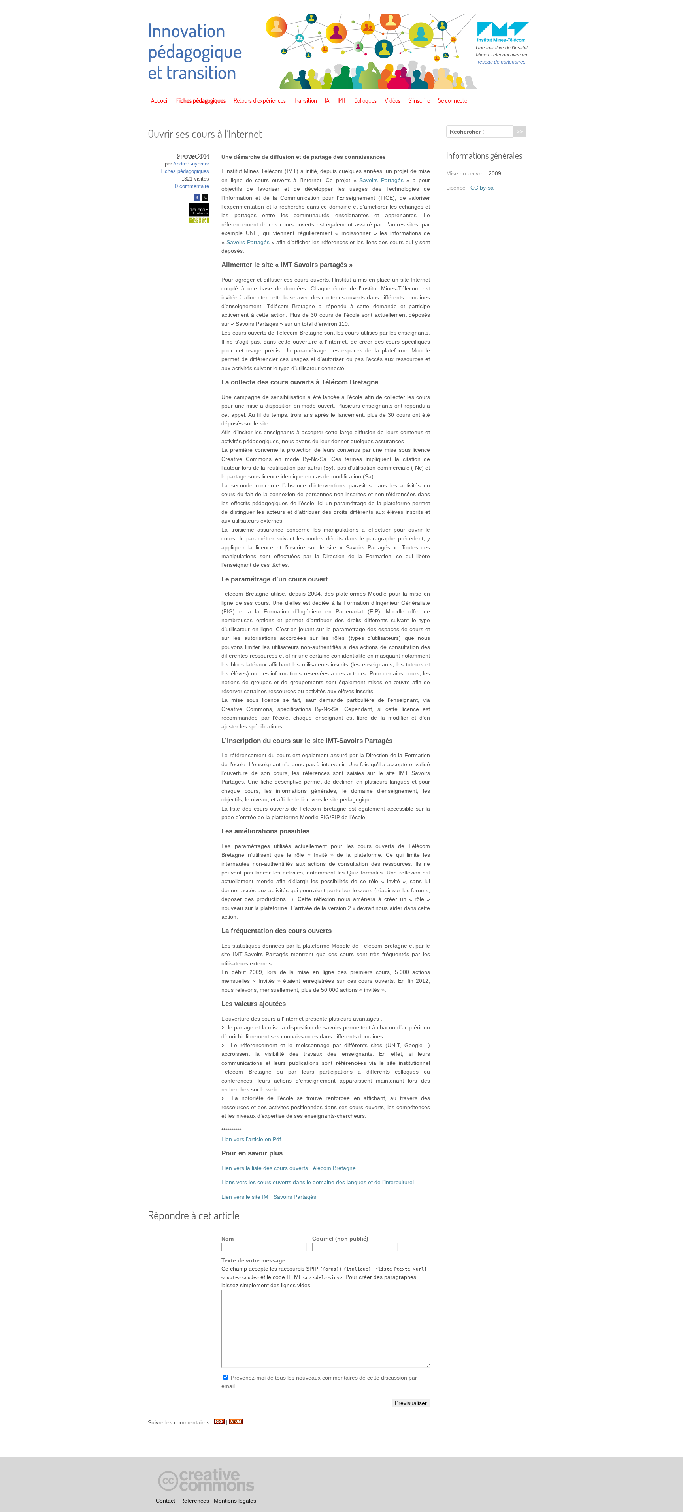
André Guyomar (191, 164)
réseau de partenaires (501, 62)
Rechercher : (467, 131)
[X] (205, 199)
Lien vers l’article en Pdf (251, 1139)
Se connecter (453, 100)
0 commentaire (192, 186)
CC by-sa (482, 187)
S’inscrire (419, 100)
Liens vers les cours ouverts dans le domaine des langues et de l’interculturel (317, 1182)
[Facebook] (197, 199)
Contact (165, 1500)
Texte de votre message (253, 1260)
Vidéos (392, 100)
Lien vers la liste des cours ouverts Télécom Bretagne (288, 1168)
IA (327, 100)
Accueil (159, 100)
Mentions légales (235, 1500)
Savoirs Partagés (381, 180)
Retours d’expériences (260, 100)
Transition (305, 100)
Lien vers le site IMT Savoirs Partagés (268, 1197)
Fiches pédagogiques (201, 100)
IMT (342, 100)
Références (194, 1500)
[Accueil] (341, 87)
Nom (227, 1239)
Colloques (365, 100)
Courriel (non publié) (340, 1239)
